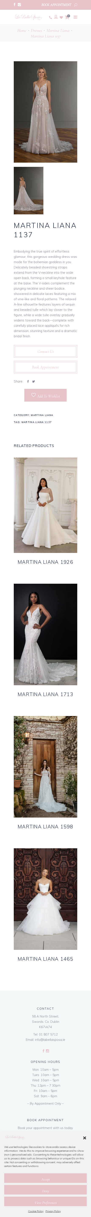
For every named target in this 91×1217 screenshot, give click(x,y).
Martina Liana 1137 (37, 422)
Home (21, 30)
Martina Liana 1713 (45, 694)
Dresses (36, 30)
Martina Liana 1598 (45, 826)
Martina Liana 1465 (45, 959)
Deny (45, 1191)
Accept (45, 1179)
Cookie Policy (35, 1211)
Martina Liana (57, 30)
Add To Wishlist (48, 396)
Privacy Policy (53, 1211)
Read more (38, 569)
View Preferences (45, 1202)
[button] (85, 1138)
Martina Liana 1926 (45, 562)
